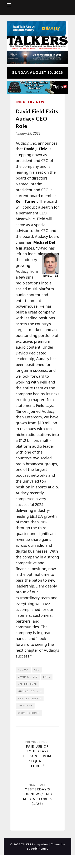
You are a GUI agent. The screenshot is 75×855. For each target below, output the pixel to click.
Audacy (23, 669)
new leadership (29, 698)
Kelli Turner (27, 684)
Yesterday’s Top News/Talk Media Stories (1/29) (37, 796)
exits (46, 676)
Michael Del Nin (30, 691)
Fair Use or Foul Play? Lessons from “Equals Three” (37, 756)
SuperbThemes (37, 848)
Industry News (31, 102)
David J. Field (28, 676)
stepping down (29, 713)
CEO (37, 669)
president (25, 705)
